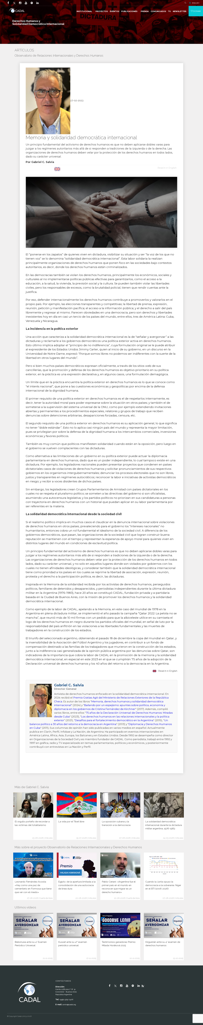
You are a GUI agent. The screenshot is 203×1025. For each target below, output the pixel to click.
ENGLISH (195, 3)
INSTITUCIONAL (84, 11)
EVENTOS (114, 11)
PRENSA (145, 11)
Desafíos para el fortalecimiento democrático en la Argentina (114, 720)
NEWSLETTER (179, 11)
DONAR (197, 11)
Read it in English (167, 670)
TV (169, 11)
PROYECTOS (102, 11)
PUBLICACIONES (129, 11)
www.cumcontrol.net (5, 979)
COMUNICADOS (158, 11)
